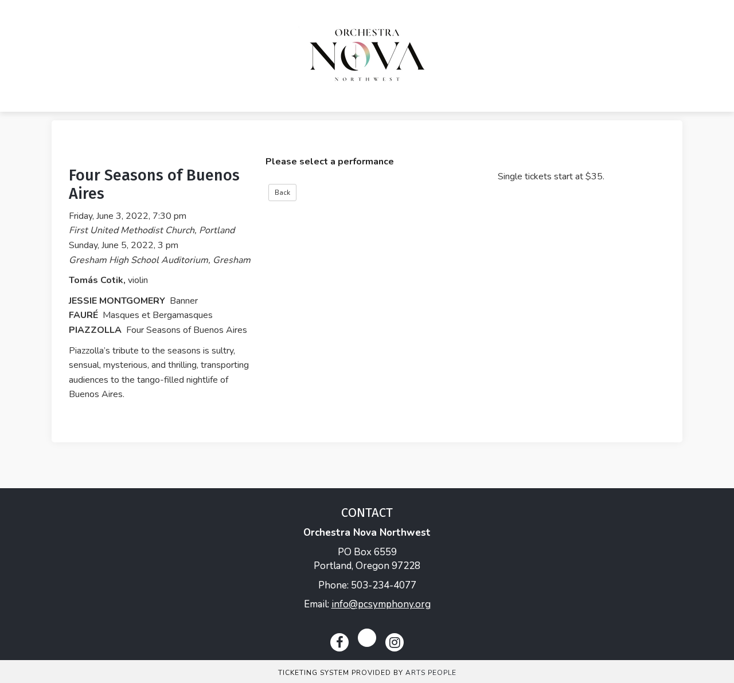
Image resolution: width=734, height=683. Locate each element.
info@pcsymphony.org (381, 604)
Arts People (430, 672)
